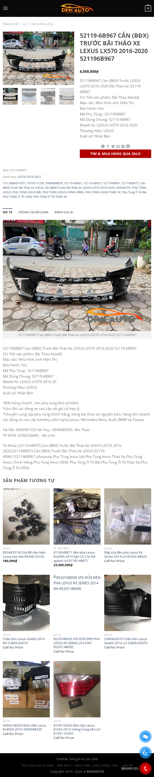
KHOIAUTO (123, 187)
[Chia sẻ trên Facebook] (108, 147)
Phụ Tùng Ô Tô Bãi (134, 192)
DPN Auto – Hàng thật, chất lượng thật (88, 765)
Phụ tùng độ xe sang (38, 765)
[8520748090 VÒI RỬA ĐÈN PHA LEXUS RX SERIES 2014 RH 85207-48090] (77, 603)
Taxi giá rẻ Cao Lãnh (83, 759)
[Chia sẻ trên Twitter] (113, 147)
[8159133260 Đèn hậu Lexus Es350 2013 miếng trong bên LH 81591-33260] (77, 689)
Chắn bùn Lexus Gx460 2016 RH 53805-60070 (24, 641)
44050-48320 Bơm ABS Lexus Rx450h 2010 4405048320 (24, 727)
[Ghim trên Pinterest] (123, 147)
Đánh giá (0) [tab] (63, 212)
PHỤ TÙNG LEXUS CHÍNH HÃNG (63, 192)
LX (24, 24)
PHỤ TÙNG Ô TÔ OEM (17, 196)
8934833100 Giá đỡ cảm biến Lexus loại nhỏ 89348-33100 (24, 554)
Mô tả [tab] (7, 212)
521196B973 (130, 183)
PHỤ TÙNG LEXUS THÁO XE (103, 192)
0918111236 (35, 183)
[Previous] (9, 58)
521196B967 (111, 183)
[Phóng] (8, 80)
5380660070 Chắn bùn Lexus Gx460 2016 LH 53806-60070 (125, 641)
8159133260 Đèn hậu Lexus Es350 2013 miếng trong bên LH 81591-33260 (77, 729)
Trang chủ (10, 24)
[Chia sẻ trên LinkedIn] (128, 147)
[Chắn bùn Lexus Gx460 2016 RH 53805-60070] (26, 603)
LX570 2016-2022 (42, 24)
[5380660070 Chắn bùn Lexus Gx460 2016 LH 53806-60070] (127, 603)
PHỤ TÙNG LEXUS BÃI (27, 192)
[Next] (68, 58)
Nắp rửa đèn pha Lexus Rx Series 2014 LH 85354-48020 (125, 554)
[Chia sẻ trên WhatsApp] (103, 147)
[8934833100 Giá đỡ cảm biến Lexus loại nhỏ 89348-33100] (26, 516)
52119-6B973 (93, 183)
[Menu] (5, 8)
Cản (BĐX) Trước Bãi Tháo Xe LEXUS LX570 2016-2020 (80, 187)
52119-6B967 (73, 183)
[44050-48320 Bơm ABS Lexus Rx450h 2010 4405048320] (26, 689)
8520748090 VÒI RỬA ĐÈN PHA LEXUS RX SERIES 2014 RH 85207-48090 (77, 643)
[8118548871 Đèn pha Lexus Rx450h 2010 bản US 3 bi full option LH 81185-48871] (77, 516)
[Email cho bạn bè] (118, 147)
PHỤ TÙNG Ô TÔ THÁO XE (50, 196)
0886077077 (17, 183)
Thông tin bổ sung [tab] (33, 212)
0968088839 (54, 183)
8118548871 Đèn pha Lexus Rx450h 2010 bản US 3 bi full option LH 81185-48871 (74, 556)
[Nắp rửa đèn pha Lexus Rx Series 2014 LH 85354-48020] (127, 516)
